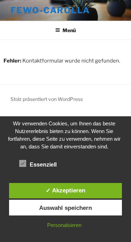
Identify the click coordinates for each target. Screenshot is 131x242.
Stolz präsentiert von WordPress (46, 99)
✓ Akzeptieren (65, 190)
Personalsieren (64, 225)
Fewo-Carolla (50, 10)
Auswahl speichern (65, 208)
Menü (69, 30)
